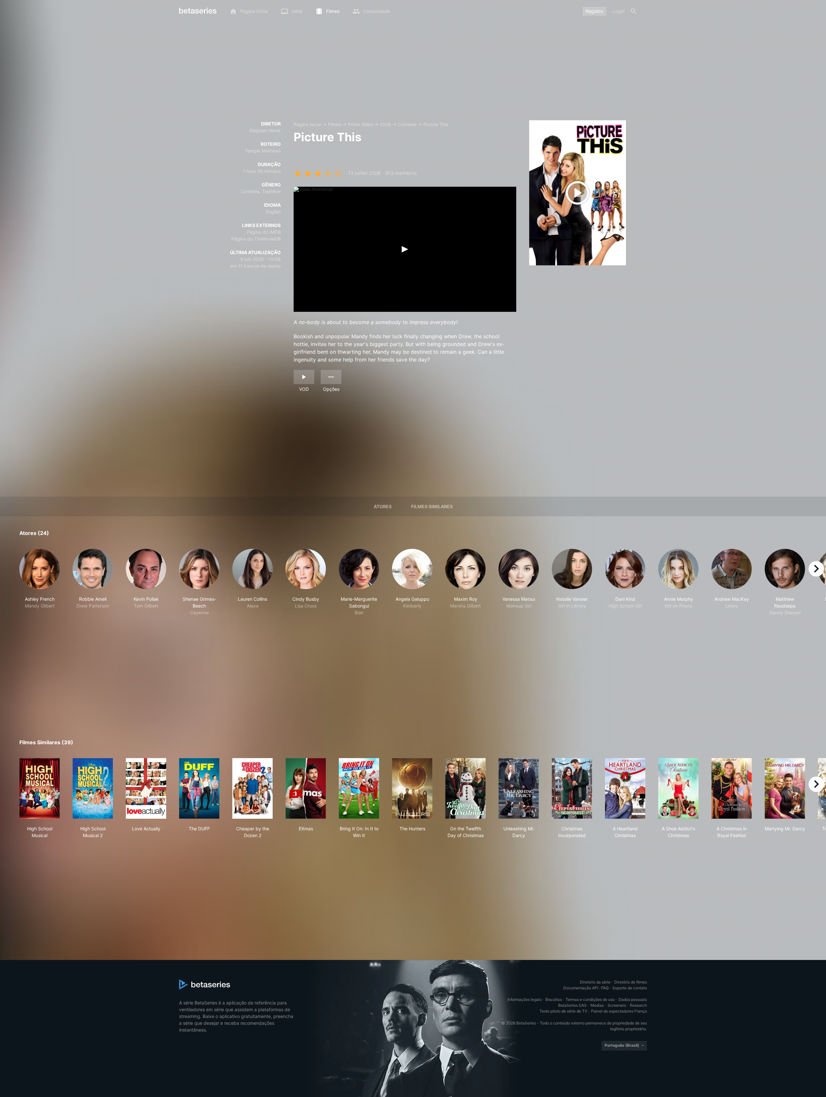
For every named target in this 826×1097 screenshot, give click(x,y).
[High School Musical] (39, 788)
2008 (385, 124)
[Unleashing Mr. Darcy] (519, 788)
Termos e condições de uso (590, 999)
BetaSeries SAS (572, 1005)
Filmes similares (432, 506)
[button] (39, 582)
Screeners (617, 1005)
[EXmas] (306, 788)
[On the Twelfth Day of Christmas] (465, 788)
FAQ (605, 987)
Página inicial (307, 124)
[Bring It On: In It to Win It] (359, 788)
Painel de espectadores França (619, 1011)
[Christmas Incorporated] (572, 788)
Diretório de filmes (630, 982)
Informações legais (524, 999)
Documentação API (580, 987)
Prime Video (360, 124)
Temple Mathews (263, 150)
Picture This (435, 124)
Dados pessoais (633, 999)
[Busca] (634, 11)
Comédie (407, 124)
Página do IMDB (264, 232)
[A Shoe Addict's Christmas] (678, 788)
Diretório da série (595, 982)
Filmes (334, 124)
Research (638, 1005)
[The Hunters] (412, 788)
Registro (594, 11)
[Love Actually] (146, 788)
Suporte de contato (629, 987)
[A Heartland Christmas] (625, 788)
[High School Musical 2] (93, 788)
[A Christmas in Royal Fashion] (731, 788)
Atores (383, 506)
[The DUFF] (199, 788)
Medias (597, 1005)
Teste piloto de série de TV (563, 1011)
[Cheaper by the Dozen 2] (252, 788)
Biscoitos (553, 999)
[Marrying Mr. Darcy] (785, 788)
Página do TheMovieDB (256, 239)
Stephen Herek (265, 130)
